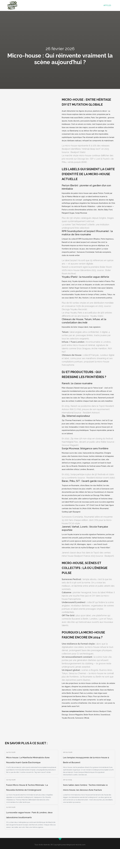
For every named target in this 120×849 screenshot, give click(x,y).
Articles (107, 5)
